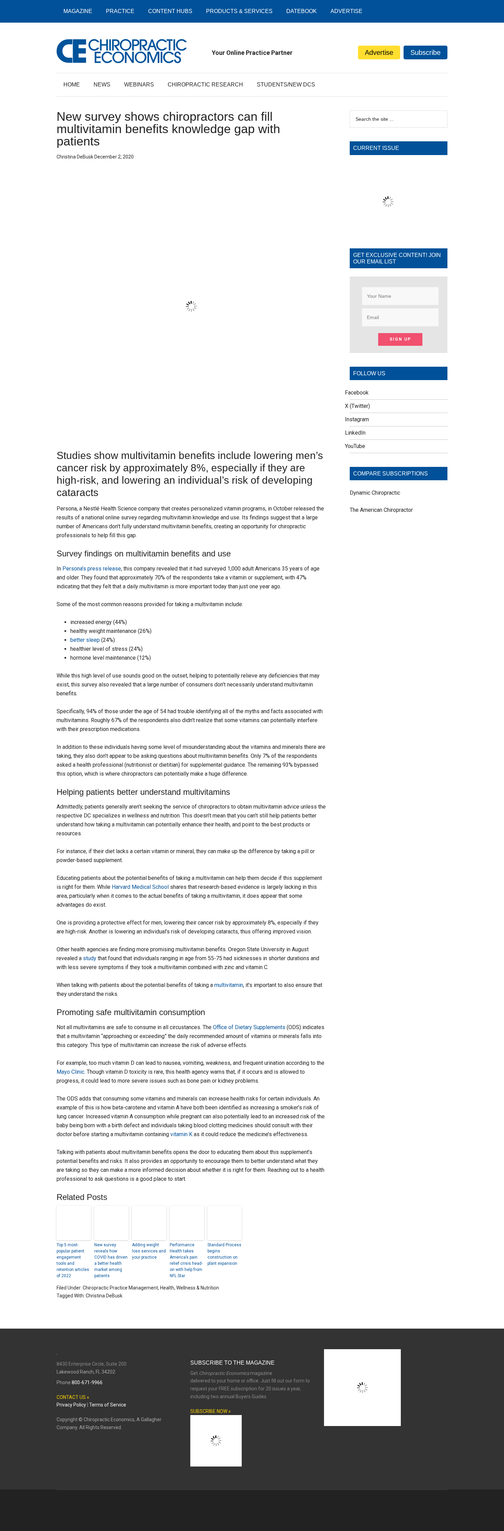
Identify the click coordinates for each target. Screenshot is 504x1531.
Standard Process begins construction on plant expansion (224, 1254)
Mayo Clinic (70, 1072)
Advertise (379, 52)
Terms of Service (107, 1405)
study (89, 958)
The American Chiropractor (381, 510)
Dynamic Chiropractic (375, 493)
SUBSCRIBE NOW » (210, 1411)
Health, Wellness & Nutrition (189, 1288)
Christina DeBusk (104, 1295)
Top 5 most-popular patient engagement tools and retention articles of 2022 (73, 1260)
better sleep (85, 640)
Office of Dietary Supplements (249, 1027)
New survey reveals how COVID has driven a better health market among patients (111, 1260)
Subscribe (425, 52)
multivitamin (228, 985)
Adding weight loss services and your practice (149, 1251)
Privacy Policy (71, 1405)
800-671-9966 (87, 1382)
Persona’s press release (91, 568)
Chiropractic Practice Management (120, 1288)
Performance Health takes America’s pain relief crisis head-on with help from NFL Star (186, 1260)
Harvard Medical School (140, 887)
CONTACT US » (73, 1397)
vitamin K (181, 1134)
